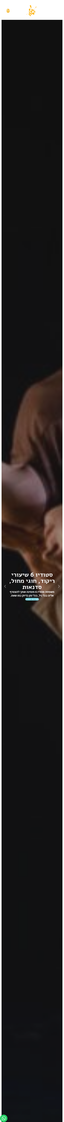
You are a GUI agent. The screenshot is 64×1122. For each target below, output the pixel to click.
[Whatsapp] (3, 1118)
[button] (59, 586)
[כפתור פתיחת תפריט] (55, 10)
